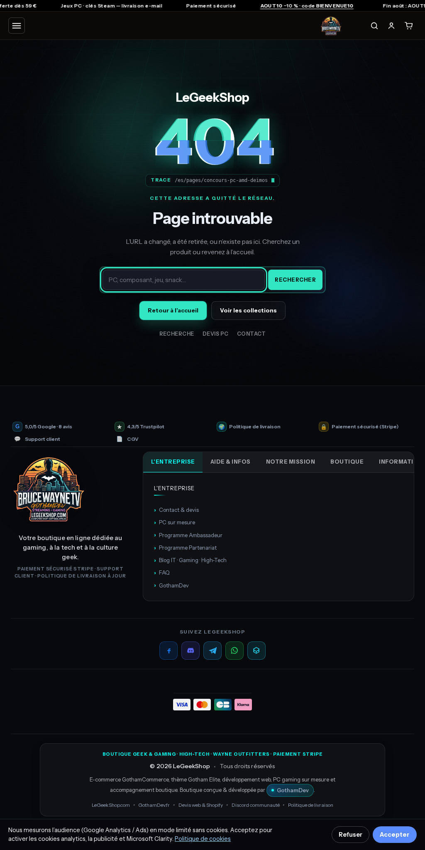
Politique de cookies (203, 839)
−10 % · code (277, 5)
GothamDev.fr (154, 805)
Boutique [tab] (347, 461)
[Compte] (391, 26)
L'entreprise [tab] (173, 461)
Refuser (350, 834)
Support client (42, 439)
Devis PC (216, 334)
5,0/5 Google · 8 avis (48, 427)
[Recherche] (374, 26)
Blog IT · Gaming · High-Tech (190, 560)
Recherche (177, 334)
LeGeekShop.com (111, 805)
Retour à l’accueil (173, 310)
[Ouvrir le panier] (409, 26)
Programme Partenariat (185, 547)
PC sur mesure (174, 522)
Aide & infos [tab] (230, 461)
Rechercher (295, 280)
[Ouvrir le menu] (16, 25)
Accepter (394, 834)
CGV (133, 439)
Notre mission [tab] (290, 461)
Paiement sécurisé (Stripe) (365, 427)
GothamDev (171, 585)
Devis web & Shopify (200, 805)
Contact (251, 334)
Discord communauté (256, 805)
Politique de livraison (255, 427)
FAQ (162, 572)
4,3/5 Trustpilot (145, 427)
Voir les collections (248, 310)
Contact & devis (176, 509)
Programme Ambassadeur (188, 534)
